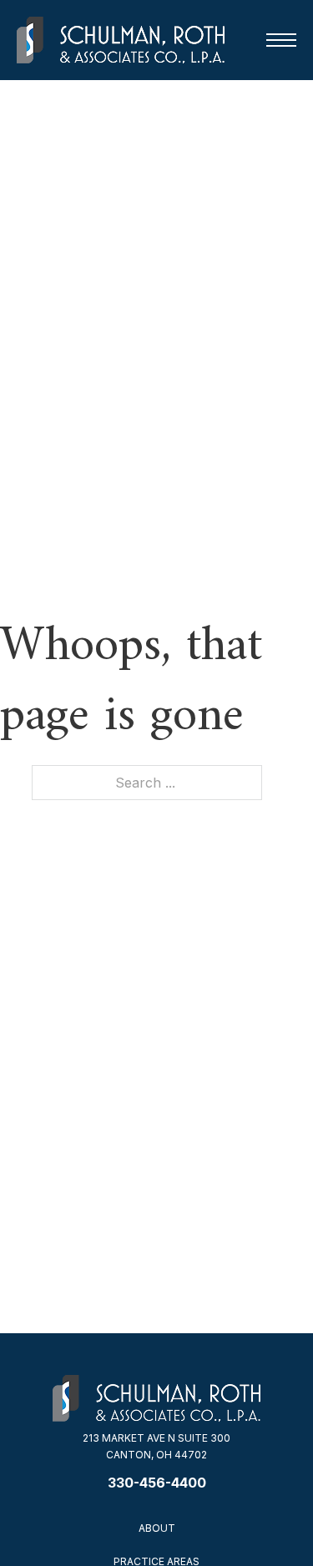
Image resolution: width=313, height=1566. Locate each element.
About (157, 1528)
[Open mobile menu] (281, 40)
